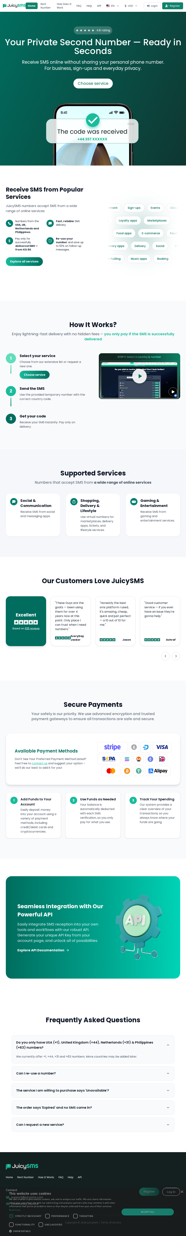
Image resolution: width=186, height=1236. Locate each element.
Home (31, 5)
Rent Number (46, 5)
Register (175, 5)
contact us (39, 763)
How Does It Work (64, 5)
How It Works (46, 1177)
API (99, 5)
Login (154, 5)
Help (89, 5)
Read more (15, 1209)
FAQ (78, 5)
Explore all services (24, 261)
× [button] (182, 1192)
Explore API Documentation (40, 950)
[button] (63, 1231)
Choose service (93, 83)
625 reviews (32, 628)
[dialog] (93, 1212)
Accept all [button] (148, 1211)
